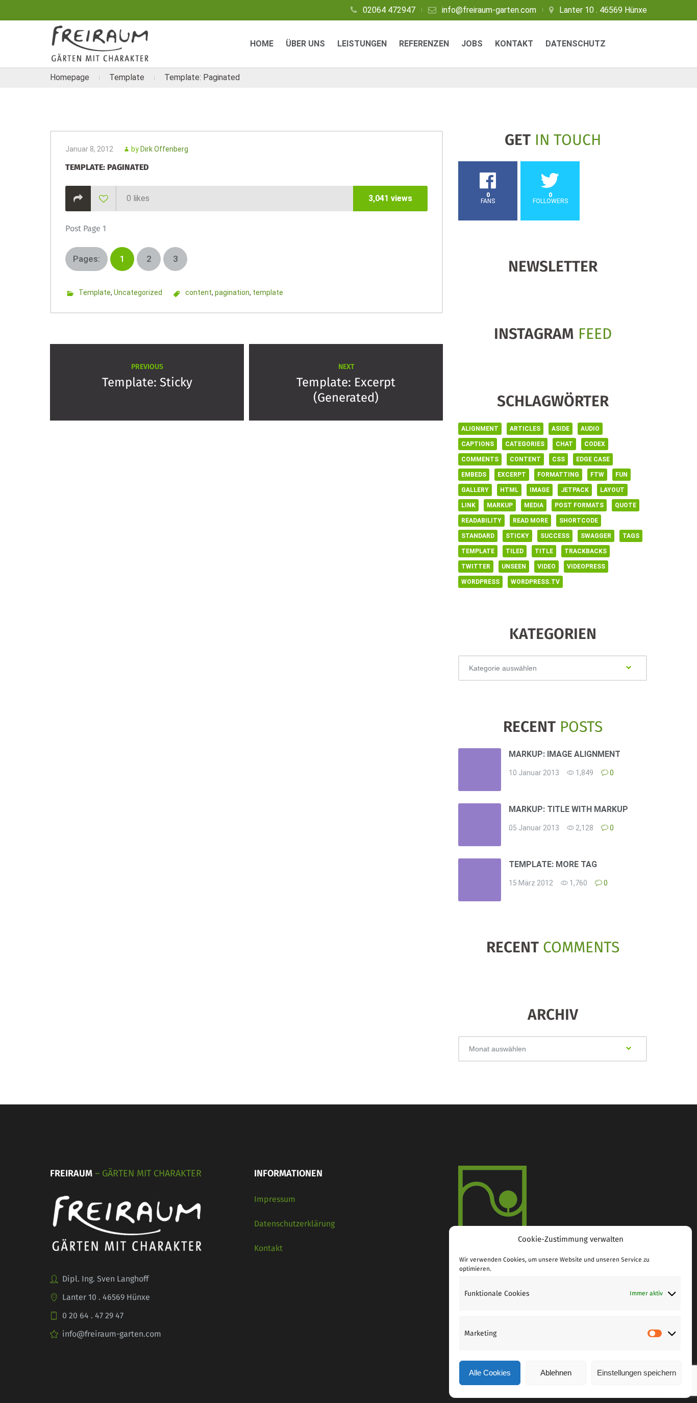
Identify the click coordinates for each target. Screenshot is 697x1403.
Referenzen (424, 43)
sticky (517, 535)
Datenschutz (575, 43)
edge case (593, 459)
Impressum (274, 1199)
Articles (525, 428)
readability (481, 520)
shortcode (578, 520)
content (198, 292)
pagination (232, 292)
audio (590, 428)
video (546, 566)
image (540, 490)
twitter (475, 566)
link (468, 505)
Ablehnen (555, 1372)
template (268, 292)
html (509, 490)
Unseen (514, 566)
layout (612, 490)
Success (554, 535)
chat (564, 444)
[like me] (103, 199)
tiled (515, 551)
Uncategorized (138, 292)
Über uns (305, 43)
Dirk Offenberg (164, 149)
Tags (631, 535)
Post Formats (579, 505)
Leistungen (362, 43)
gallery (475, 490)
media (533, 505)
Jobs (472, 43)
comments (480, 459)
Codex (594, 444)
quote (625, 505)
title (544, 551)
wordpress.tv (535, 581)
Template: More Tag (553, 864)
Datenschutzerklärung (294, 1223)
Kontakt (514, 43)
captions (477, 444)
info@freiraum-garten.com (489, 10)
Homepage (69, 77)
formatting (558, 474)
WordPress (480, 581)
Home (261, 43)
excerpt (511, 474)
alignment (480, 428)
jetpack (575, 490)
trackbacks (585, 551)
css (558, 459)
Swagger (596, 535)
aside (560, 428)
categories (524, 444)
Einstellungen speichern (636, 1372)
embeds (473, 474)
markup (500, 505)
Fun (621, 474)
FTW (597, 474)
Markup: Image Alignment (564, 754)
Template (126, 77)
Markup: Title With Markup (568, 809)
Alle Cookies (490, 1372)
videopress (586, 566)
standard (477, 535)
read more (530, 520)
